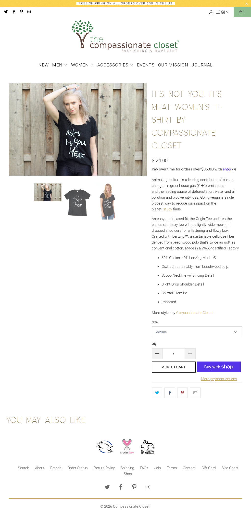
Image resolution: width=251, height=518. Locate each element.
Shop (128, 474)
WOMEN (80, 64)
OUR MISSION (173, 64)
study (167, 209)
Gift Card (208, 468)
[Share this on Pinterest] (182, 393)
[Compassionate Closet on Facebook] (13, 12)
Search (23, 468)
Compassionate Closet (194, 313)
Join (157, 468)
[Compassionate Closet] (125, 36)
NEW (43, 64)
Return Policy (104, 468)
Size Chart (230, 468)
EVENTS (146, 64)
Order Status (77, 468)
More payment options (219, 379)
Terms (172, 468)
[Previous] (12, 129)
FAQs (144, 468)
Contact (189, 468)
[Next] (143, 129)
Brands (56, 468)
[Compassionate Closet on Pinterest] (21, 12)
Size (155, 322)
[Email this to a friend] (195, 393)
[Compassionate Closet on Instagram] (29, 12)
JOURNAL (202, 64)
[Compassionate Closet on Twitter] (6, 12)
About (39, 468)
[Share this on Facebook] (169, 393)
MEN (58, 64)
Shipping (127, 468)
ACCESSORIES (113, 64)
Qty (154, 344)
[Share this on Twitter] (157, 393)
